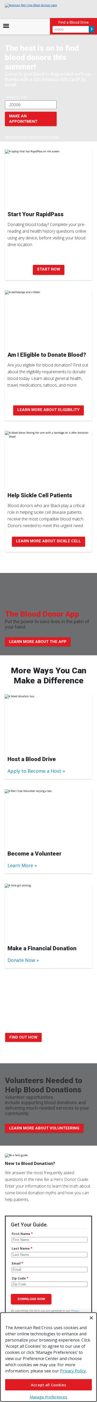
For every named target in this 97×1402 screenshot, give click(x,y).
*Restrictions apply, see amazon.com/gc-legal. (32, 137)
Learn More (20, 865)
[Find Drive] (91, 29)
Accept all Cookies (48, 1384)
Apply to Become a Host (34, 771)
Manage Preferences (48, 1396)
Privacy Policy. (73, 1371)
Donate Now (21, 960)
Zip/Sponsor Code (15, 97)
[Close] (91, 1317)
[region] (48, 1357)
